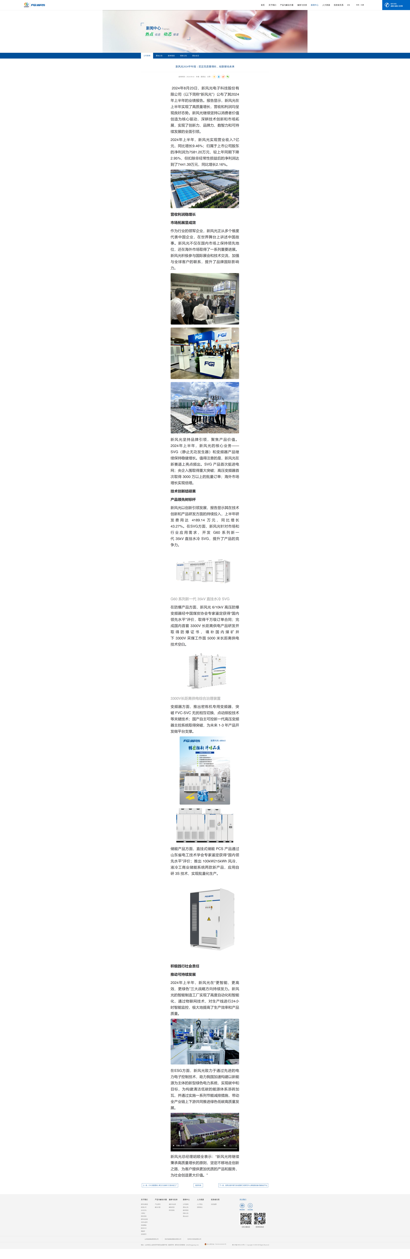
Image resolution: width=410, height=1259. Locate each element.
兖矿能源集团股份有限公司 (173, 1239)
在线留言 (143, 1234)
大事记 (143, 1213)
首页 (263, 5)
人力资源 (326, 5)
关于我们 (272, 5)
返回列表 (198, 1185)
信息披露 (214, 1204)
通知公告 (159, 56)
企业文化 (143, 1210)
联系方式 (143, 1228)
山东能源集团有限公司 (152, 1239)
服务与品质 (172, 1204)
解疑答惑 (171, 1207)
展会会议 (195, 56)
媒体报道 (171, 56)
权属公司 (143, 1207)
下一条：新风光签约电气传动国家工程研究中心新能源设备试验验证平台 (243, 1185)
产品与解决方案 (287, 5)
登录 (357, 5)
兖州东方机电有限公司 (194, 1239)
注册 (362, 5)
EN (348, 5)
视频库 (143, 1231)
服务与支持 (302, 5)
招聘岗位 (200, 1207)
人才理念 (200, 1204)
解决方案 (157, 1207)
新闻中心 (314, 5)
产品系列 (157, 1204)
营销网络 (143, 1225)
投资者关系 (338, 5)
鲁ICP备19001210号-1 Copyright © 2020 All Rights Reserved (250, 1245)
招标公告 (183, 56)
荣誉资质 (143, 1216)
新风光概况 (144, 1204)
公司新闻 (147, 56)
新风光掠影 (144, 1219)
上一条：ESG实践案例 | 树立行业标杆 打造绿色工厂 (160, 1185)
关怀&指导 (144, 1222)
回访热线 (171, 1210)
